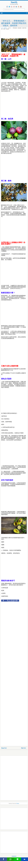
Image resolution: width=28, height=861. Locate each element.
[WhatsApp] (10, 859)
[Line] (17, 859)
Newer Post (4, 748)
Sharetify (14, 2)
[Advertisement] (12, 34)
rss (18, 7)
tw (9, 7)
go (12, 7)
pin (14, 7)
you (21, 7)
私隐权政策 (14, 856)
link (16, 7)
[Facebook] (3, 859)
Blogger (18, 803)
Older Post (23, 748)
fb (7, 7)
